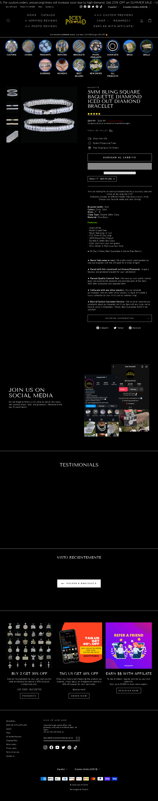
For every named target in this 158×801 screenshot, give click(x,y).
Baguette (93, 87)
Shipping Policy (12, 740)
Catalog (48, 14)
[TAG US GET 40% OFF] (79, 645)
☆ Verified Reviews (41, 20)
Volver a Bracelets (81, 583)
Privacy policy (11, 748)
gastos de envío (97, 123)
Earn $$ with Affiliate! (114, 26)
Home (32, 14)
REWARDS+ (11, 721)
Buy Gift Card (11, 7)
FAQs (40, 7)
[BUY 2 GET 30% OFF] (29, 645)
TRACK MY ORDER (27, 7)
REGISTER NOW (129, 690)
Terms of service (12, 752)
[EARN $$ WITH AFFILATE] (129, 645)
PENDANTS (29, 696)
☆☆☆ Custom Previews (113, 14)
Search (8, 729)
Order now (79, 696)
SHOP (102, 20)
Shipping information (120, 318)
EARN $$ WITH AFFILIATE (16, 725)
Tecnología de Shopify (79, 789)
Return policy (11, 744)
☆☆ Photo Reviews (41, 26)
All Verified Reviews (14, 737)
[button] (94, 114)
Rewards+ (122, 20)
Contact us (50, 7)
